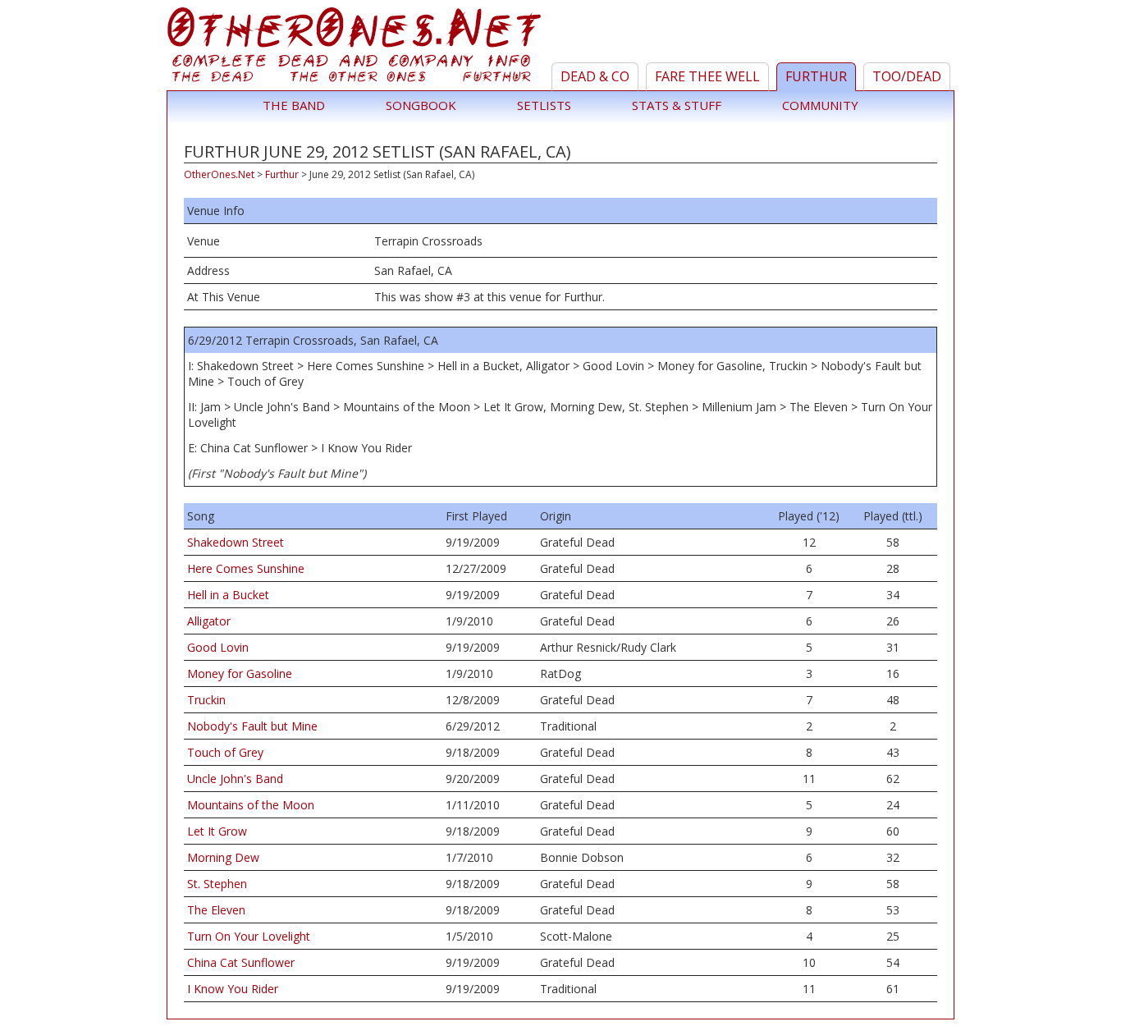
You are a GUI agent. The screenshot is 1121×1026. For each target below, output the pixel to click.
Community (820, 105)
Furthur (816, 76)
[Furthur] (357, 48)
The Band (294, 105)
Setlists (544, 105)
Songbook (421, 105)
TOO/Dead (906, 76)
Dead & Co (594, 76)
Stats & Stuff (676, 105)
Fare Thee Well (707, 76)
